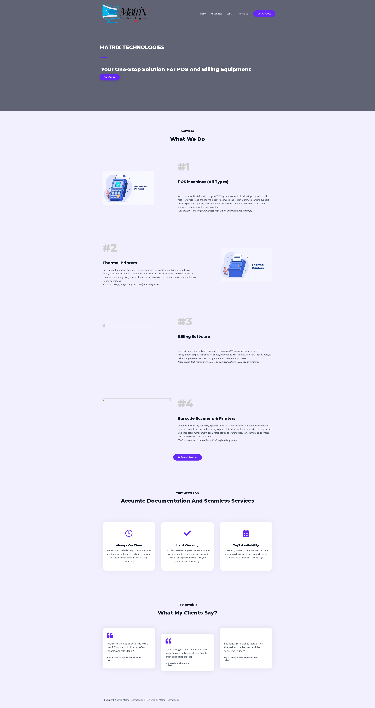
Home (203, 13)
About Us (243, 13)
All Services (216, 13)
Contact (230, 13)
